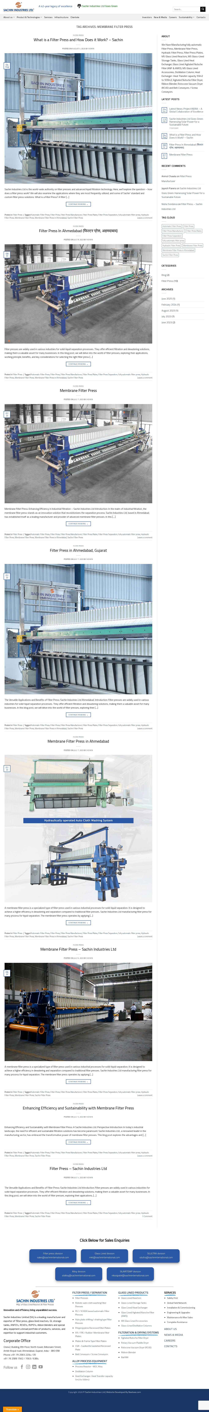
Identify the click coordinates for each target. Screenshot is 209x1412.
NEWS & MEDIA (173, 1335)
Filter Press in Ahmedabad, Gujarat (78, 550)
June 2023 (167, 322)
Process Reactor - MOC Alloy (89, 1366)
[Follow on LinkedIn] (34, 1367)
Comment (147, 1216)
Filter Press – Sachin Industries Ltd (78, 1168)
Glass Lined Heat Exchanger (134, 1307)
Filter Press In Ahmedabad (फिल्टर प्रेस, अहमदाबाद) (78, 231)
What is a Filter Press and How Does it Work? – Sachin (78, 40)
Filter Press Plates (90, 214)
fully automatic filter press (129, 214)
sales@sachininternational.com (53, 1257)
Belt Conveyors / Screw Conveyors (91, 1354)
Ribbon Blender (128, 1352)
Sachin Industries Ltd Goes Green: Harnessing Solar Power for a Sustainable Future (186, 121)
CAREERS (169, 1340)
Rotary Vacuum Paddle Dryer (135, 1342)
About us (8, 17)
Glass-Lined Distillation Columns (136, 1325)
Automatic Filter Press (40, 214)
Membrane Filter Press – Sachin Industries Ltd (78, 949)
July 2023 (166, 316)
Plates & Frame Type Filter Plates (91, 1341)
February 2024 (169, 304)
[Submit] (202, 9)
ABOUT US (170, 1329)
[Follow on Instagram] (28, 1367)
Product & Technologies (28, 17)
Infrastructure (61, 17)
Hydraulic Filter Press (171, 245)
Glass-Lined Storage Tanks (133, 1303)
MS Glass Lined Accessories (134, 1321)
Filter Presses (81, 1298)
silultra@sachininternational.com (156, 1257)
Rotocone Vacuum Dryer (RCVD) (136, 1347)
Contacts (201, 17)
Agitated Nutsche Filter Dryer (135, 1338)
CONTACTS (170, 1346)
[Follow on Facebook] (22, 1367)
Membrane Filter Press (24, 217)
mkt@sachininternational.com (104, 1257)
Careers (173, 17)
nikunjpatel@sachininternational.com (130, 1275)
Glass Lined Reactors (131, 1298)
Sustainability (185, 17)
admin (91, 48)
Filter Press (78, 35)
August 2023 (168, 310)
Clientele (75, 17)
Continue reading (78, 204)
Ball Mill (124, 1357)
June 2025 (167, 298)
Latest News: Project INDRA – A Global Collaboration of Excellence (186, 110)
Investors (147, 17)
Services (48, 17)
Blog (164, 275)
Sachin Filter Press (75, 217)
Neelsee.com (135, 1392)
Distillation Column (84, 1371)
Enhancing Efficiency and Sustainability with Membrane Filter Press (78, 1108)
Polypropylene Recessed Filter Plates (92, 1328)
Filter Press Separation (108, 214)
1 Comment (178, 128)
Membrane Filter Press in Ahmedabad (51, 217)
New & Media (160, 17)
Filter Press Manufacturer (71, 214)
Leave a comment (144, 217)
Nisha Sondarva (169, 204)
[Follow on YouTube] (41, 1367)
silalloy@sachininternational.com (78, 1275)
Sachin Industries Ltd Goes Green (100, 6)
